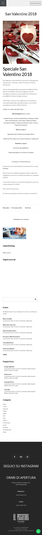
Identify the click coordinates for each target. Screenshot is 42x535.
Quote (5, 425)
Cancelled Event (8, 342)
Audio (4, 404)
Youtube (7, 389)
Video (4, 432)
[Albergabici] (7, 253)
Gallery (5, 411)
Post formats (6, 423)
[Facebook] (15, 457)
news (4, 418)
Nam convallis (7, 319)
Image (4, 413)
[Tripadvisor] (21, 457)
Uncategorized (7, 430)
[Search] (35, 298)
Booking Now (35, 3)
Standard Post (9, 382)
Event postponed (8, 348)
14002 (5, 354)
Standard (5, 427)
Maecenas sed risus (9, 325)
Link (4, 416)
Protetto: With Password (11, 336)
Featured (5, 409)
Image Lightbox (9, 366)
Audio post (8, 374)
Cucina (5, 406)
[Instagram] (27, 457)
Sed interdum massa (9, 331)
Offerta (28, 208)
